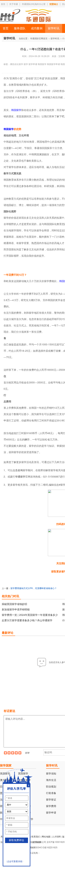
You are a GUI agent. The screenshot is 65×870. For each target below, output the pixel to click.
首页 (3, 3)
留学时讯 (53, 28)
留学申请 (51, 812)
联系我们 (35, 836)
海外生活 (51, 780)
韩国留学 (16, 110)
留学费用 (51, 806)
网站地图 (46, 836)
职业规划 (51, 786)
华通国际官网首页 (38, 38)
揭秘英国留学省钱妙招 (14, 604)
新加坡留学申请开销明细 (16, 609)
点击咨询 (18, 470)
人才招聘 (56, 836)
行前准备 (51, 793)
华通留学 (20, 476)
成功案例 (36, 28)
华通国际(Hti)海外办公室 (34, 3)
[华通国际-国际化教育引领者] (26, 15)
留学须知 (51, 773)
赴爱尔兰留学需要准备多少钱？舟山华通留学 (27, 620)
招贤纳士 (53, 4)
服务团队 (19, 28)
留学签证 (51, 799)
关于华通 (13, 3)
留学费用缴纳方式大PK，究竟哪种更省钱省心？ (33, 588)
